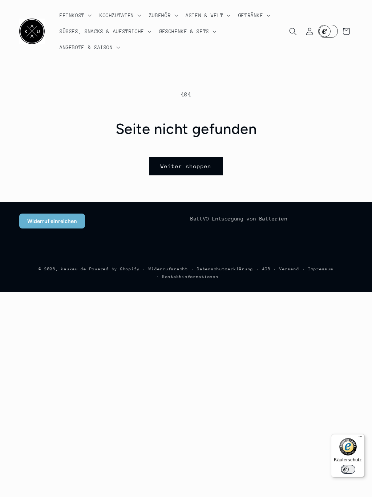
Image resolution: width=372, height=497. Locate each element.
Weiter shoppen (186, 166)
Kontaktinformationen (190, 276)
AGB (266, 269)
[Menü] (360, 438)
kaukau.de (73, 269)
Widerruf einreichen (52, 221)
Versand (289, 269)
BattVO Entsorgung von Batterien (239, 219)
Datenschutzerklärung (225, 269)
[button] (75, 15)
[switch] (348, 469)
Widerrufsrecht (168, 269)
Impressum (320, 269)
